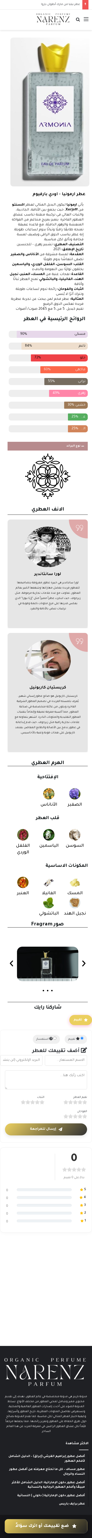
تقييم (78, 1020)
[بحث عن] (77, 21)
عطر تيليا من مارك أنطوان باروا (60, 4)
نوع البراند (73, 446)
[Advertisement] (46, 1293)
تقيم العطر (80, 1097)
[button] (48, 446)
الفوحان (82, 1111)
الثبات (40, 1097)
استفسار (42, 1039)
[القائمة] (86, 21)
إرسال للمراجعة (43, 1129)
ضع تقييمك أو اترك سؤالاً (42, 1526)
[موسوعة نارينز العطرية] (53, 19)
